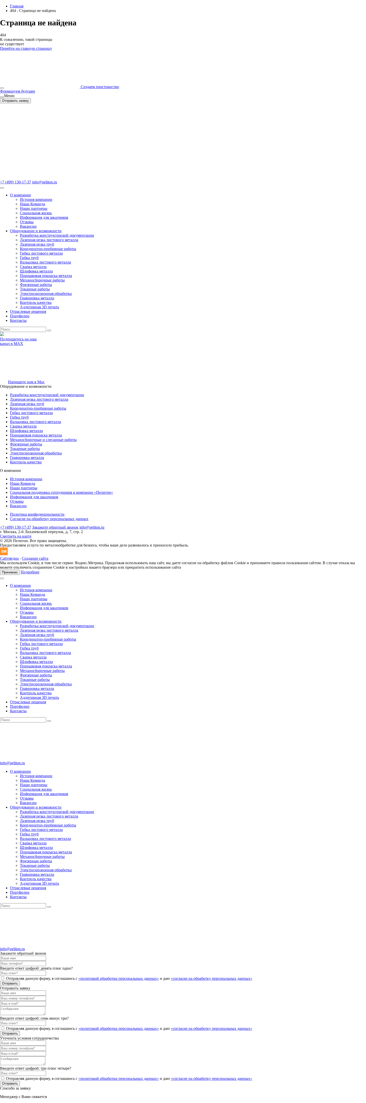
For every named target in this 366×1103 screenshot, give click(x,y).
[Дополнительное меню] (2, 97)
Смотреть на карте (15, 536)
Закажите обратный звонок (55, 527)
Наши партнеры (33, 208)
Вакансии (28, 226)
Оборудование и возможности (35, 231)
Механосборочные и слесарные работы (43, 440)
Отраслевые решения (28, 311)
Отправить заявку (15, 101)
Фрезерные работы (36, 284)
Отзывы (27, 222)
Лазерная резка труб (37, 244)
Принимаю (10, 572)
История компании (36, 199)
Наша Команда (32, 204)
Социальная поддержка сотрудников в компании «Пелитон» (61, 492)
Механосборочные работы (42, 280)
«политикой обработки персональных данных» (118, 978)
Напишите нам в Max (26, 382)
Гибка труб (29, 258)
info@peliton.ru (44, 182)
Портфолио (19, 316)
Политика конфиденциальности (37, 514)
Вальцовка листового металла (45, 262)
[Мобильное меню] (2, 88)
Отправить (10, 983)
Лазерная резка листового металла (49, 240)
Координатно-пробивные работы (48, 249)
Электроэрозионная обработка (46, 293)
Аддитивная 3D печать (39, 307)
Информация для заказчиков (44, 217)
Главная (16, 6)
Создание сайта (35, 558)
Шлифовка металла (36, 271)
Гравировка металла (37, 298)
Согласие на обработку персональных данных (49, 519)
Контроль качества (36, 302)
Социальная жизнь (36, 213)
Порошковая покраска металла (46, 276)
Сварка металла (33, 267)
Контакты (18, 320)
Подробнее (30, 572)
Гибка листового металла (41, 253)
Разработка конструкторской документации (57, 235)
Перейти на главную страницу (26, 48)
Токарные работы (35, 289)
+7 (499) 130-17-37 (15, 182)
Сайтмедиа (9, 558)
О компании (20, 195)
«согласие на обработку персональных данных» (211, 978)
